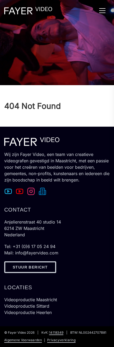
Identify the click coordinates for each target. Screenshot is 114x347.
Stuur (30, 267)
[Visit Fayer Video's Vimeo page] (9, 190)
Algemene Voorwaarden (23, 340)
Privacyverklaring (61, 340)
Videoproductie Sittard (26, 306)
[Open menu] (104, 10)
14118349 (56, 332)
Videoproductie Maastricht (30, 299)
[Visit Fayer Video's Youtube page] (21, 190)
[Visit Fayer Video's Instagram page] (32, 190)
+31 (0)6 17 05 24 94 (34, 246)
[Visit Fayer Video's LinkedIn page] (43, 190)
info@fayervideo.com (36, 252)
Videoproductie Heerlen (28, 312)
